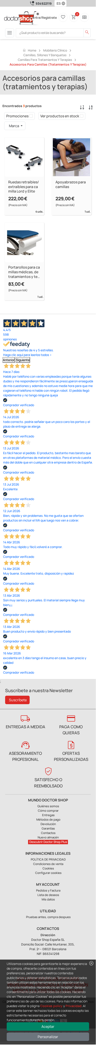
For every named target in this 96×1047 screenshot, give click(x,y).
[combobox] (58, 3)
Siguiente (23, 360)
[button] (64, 3)
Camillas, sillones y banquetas (44, 55)
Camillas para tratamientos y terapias (45, 60)
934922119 (44, 3)
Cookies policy (51, 1006)
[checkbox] (31, 116)
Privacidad (73, 1006)
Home (29, 50)
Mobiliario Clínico (55, 50)
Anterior (8, 360)
